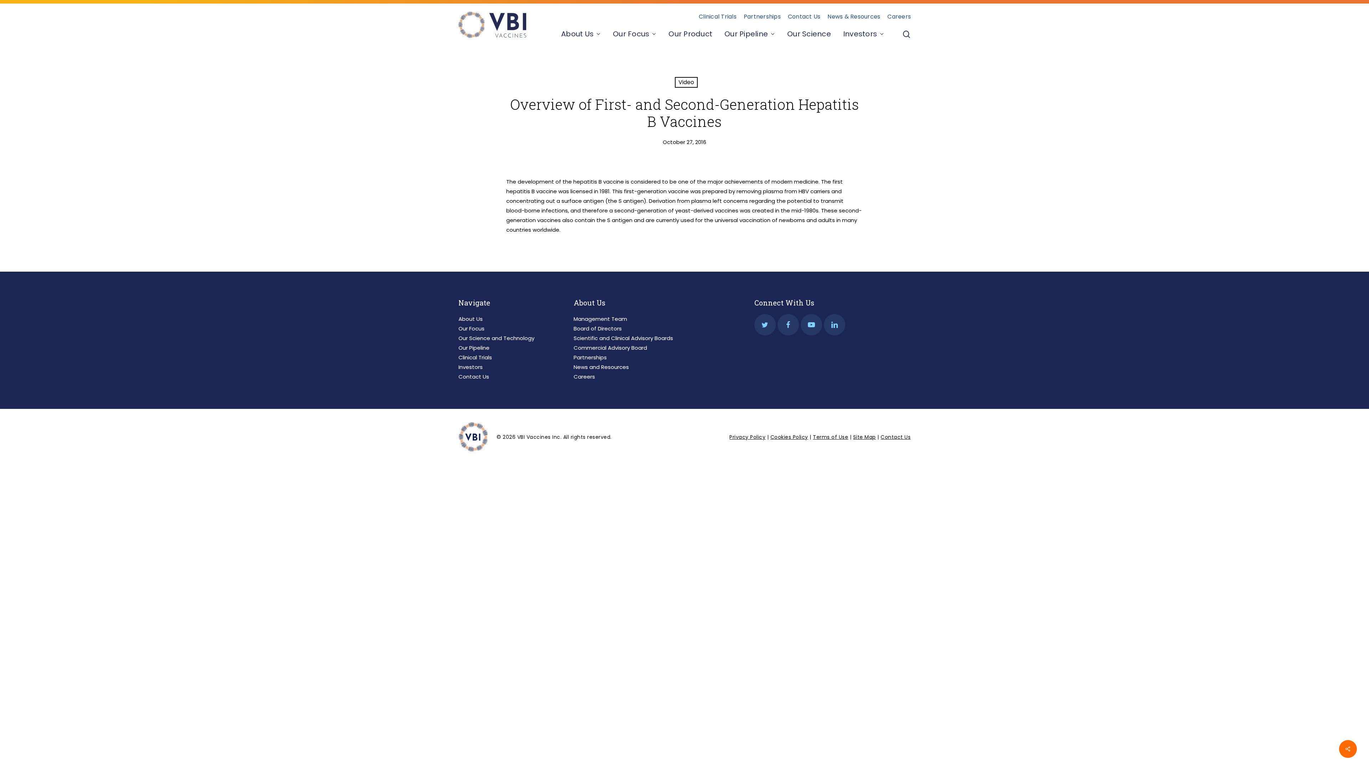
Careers (584, 376)
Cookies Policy (789, 437)
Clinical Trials (475, 357)
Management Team (600, 319)
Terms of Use (830, 437)
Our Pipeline (473, 347)
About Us (470, 319)
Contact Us (473, 376)
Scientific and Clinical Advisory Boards (623, 338)
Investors (470, 367)
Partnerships (590, 357)
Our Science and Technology (496, 338)
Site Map (864, 437)
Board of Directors (598, 328)
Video (686, 82)
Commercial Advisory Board (610, 347)
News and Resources (601, 367)
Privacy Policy (747, 437)
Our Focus (471, 328)
